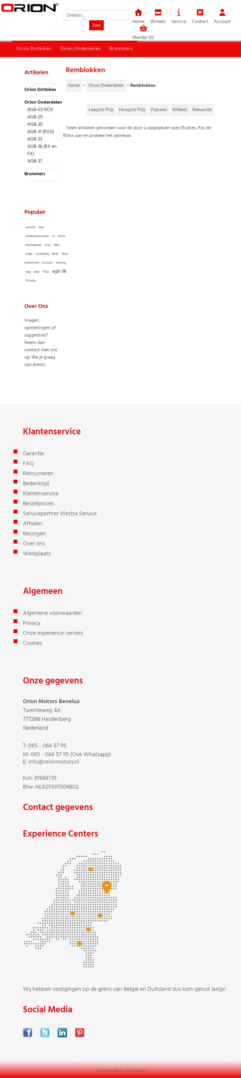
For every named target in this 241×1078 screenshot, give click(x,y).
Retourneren (38, 473)
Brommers (121, 49)
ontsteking (42, 253)
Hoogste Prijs (132, 110)
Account (222, 22)
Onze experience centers (53, 633)
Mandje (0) (143, 38)
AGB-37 (34, 161)
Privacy (32, 623)
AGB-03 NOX (40, 110)
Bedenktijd (36, 484)
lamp (37, 271)
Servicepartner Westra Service (60, 514)
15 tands (31, 280)
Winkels (158, 22)
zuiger (29, 253)
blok (41, 227)
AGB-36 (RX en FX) (41, 150)
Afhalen (32, 524)
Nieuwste (202, 110)
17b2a (64, 253)
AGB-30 (35, 124)
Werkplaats (37, 554)
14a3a (55, 253)
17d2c (46, 271)
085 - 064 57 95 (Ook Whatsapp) (71, 754)
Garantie (33, 453)
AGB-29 (35, 117)
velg (28, 271)
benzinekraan (34, 245)
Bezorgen (34, 534)
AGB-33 (34, 139)
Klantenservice (40, 494)
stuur (48, 245)
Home (138, 22)
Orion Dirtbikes (33, 49)
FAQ (28, 463)
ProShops (139, 1071)
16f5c (57, 245)
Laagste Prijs (101, 110)
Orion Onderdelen (80, 49)
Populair (159, 110)
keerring (61, 262)
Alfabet (180, 110)
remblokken (31, 262)
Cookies (32, 643)
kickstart (47, 262)
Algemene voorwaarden (52, 613)
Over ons (34, 544)
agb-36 (59, 271)
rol (53, 236)
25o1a (61, 236)
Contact (200, 22)
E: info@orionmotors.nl (51, 762)
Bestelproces (38, 504)
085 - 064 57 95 (47, 746)
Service (179, 22)
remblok (31, 227)
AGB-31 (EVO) (40, 132)
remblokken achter (37, 236)
